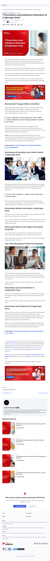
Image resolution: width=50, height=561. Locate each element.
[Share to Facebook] (21, 24)
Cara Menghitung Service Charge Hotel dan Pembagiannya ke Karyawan (31, 457)
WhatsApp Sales (20, 506)
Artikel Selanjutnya (43, 393)
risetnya (19, 68)
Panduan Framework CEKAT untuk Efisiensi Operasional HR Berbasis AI (31, 424)
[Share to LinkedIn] (18, 24)
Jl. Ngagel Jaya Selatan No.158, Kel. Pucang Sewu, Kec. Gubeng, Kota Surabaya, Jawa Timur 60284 (23, 528)
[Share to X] (12, 24)
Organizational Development (8, 12)
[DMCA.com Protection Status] (18, 549)
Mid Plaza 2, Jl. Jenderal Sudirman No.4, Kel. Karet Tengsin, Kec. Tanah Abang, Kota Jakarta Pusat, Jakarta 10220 (25, 523)
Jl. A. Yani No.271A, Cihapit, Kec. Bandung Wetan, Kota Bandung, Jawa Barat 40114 (22, 533)
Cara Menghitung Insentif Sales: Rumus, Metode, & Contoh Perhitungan (30, 473)
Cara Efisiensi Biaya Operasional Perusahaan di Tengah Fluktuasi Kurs (29, 440)
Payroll (17, 454)
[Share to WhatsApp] (15, 24)
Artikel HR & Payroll (10, 9)
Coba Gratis (32, 506)
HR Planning (18, 422)
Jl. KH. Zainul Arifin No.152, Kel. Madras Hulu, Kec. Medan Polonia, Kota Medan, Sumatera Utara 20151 (24, 537)
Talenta (10, 342)
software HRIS (12, 343)
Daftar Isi (4, 5)
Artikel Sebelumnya (7, 393)
